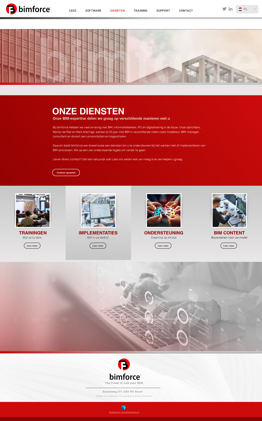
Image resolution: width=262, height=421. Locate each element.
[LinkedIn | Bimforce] (230, 9)
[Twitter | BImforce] (224, 9)
